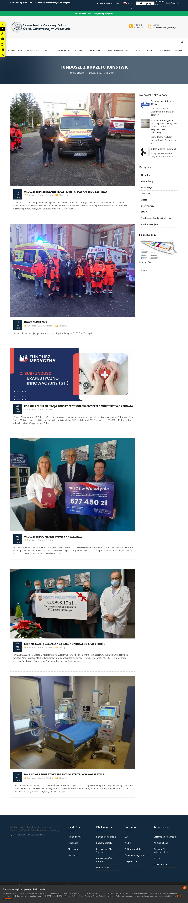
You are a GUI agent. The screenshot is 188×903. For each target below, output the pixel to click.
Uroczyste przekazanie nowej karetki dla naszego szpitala (65, 191)
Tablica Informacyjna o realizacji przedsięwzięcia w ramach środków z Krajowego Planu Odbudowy (164, 126)
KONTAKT (179, 51)
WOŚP (144, 212)
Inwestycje (73, 855)
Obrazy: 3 (62, 325)
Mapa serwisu (160, 864)
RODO (156, 858)
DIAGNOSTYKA (95, 51)
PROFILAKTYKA (164, 51)
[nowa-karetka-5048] (72, 270)
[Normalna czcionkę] (2, 29)
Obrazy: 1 (62, 778)
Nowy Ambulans (35, 322)
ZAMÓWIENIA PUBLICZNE (118, 51)
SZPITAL (47, 51)
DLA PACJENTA (63, 51)
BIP (127, 3)
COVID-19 (145, 193)
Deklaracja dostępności (164, 836)
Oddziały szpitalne (133, 849)
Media (144, 199)
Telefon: (138, 25)
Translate (175, 3)
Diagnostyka (131, 861)
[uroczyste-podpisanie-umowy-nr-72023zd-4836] (72, 484)
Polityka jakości (160, 842)
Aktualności (147, 175)
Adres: (156, 25)
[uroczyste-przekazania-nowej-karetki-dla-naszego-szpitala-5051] (72, 139)
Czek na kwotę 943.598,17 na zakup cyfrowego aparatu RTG (64, 644)
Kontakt (144, 270)
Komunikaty (147, 181)
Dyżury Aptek (102, 867)
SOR (127, 836)
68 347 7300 (139, 27)
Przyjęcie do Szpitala (106, 836)
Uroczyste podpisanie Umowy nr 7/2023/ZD (53, 536)
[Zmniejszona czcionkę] (2, 24)
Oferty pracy (147, 205)
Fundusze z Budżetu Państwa (40, 195)
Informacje (146, 187)
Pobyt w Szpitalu (104, 842)
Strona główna (77, 72)
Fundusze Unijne (149, 224)
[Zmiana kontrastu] (2, 39)
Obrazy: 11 (63, 647)
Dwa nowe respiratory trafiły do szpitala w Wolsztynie (64, 774)
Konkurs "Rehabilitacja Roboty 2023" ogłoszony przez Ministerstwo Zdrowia (78, 406)
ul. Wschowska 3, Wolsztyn (164, 27)
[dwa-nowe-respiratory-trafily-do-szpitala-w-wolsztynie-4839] (72, 722)
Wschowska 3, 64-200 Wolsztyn (29, 834)
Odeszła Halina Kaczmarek (163, 148)
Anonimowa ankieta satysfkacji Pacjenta (94, 13)
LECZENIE (79, 51)
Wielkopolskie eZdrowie (108, 3)
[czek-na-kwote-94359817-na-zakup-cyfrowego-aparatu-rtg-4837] (72, 603)
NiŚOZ (128, 842)
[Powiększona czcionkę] (2, 33)
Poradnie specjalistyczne (136, 855)
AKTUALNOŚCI (33, 51)
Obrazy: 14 (63, 195)
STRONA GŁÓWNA (14, 51)
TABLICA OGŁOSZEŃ (143, 51)
